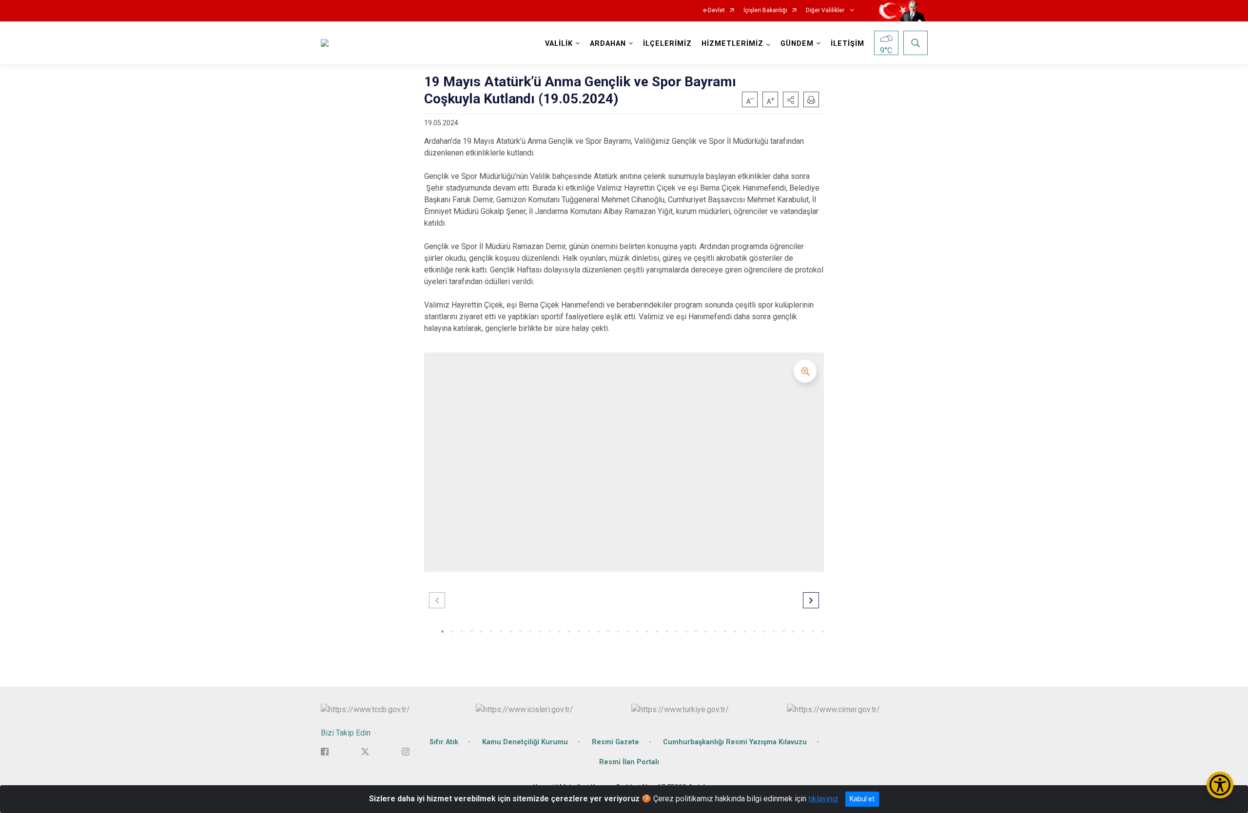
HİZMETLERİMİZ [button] (732, 43)
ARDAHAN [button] (608, 43)
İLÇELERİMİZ (667, 43)
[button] (791, 99)
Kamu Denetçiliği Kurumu (525, 742)
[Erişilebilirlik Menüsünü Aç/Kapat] (1220, 785)
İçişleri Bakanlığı (765, 10)
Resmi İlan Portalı (629, 762)
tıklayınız (823, 798)
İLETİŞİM (847, 43)
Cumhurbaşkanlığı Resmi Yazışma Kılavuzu (735, 742)
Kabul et (862, 799)
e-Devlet (714, 10)
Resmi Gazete (615, 742)
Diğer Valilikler (826, 10)
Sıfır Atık (443, 742)
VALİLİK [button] (559, 43)
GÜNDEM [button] (797, 43)
